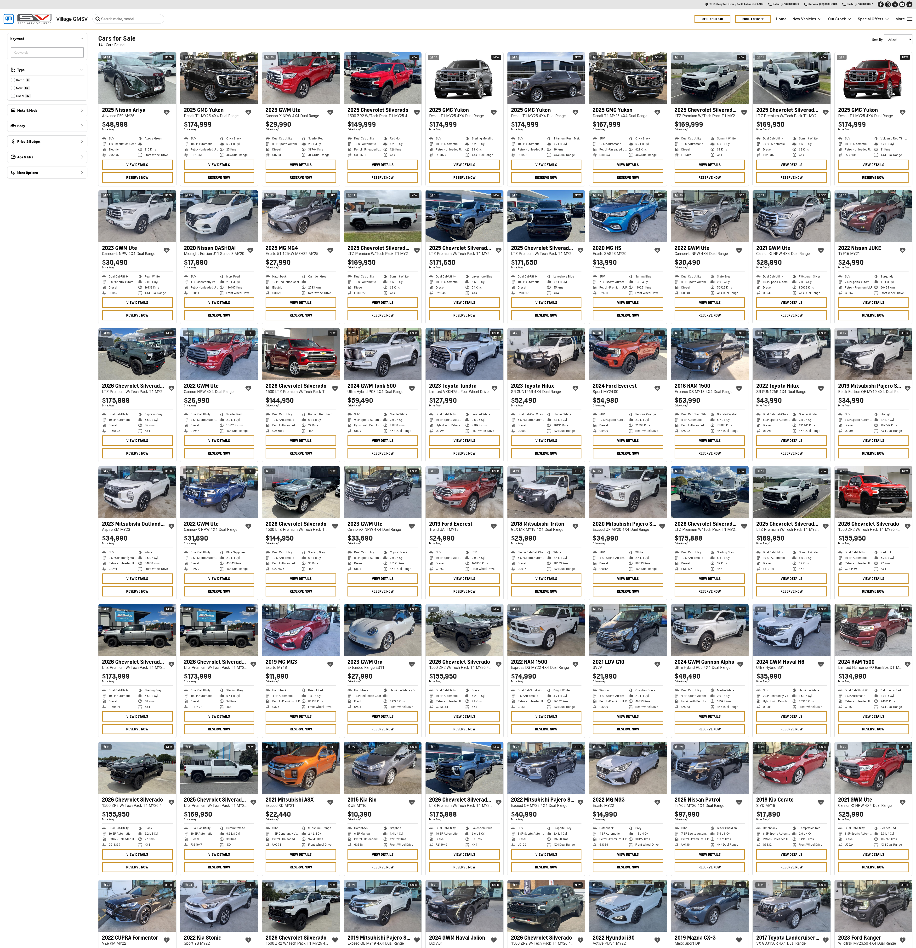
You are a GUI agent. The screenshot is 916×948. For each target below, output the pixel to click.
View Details (137, 164)
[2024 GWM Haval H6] (792, 630)
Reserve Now (137, 177)
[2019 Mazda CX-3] (710, 906)
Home (781, 19)
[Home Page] (27, 19)
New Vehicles (804, 19)
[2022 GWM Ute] (710, 216)
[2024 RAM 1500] (873, 630)
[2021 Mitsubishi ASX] (301, 768)
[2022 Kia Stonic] (219, 906)
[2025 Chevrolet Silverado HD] (710, 78)
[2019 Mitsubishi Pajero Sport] (873, 354)
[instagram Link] (888, 4)
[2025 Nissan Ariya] (137, 78)
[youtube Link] (902, 4)
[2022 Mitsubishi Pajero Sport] (546, 768)
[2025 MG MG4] (301, 216)
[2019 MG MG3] (301, 630)
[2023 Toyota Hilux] (546, 354)
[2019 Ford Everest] (464, 492)
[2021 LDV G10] (628, 630)
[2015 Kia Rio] (383, 768)
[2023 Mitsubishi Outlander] (137, 492)
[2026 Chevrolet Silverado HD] (137, 354)
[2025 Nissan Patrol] (710, 768)
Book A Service (753, 19)
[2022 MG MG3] (628, 768)
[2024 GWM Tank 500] (383, 354)
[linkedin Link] (909, 4)
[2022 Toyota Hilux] (792, 354)
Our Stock (837, 19)
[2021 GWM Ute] (792, 216)
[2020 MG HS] (628, 216)
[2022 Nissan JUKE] (873, 216)
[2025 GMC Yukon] (219, 78)
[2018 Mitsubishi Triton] (546, 492)
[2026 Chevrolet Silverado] (301, 354)
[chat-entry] (899, 926)
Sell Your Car (712, 19)
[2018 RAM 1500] (710, 354)
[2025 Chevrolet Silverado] (383, 78)
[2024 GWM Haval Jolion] (464, 906)
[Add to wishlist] (166, 112)
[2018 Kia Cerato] (792, 768)
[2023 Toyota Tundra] (464, 354)
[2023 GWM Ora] (383, 630)
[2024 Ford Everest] (628, 354)
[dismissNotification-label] (906, 897)
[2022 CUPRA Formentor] (137, 906)
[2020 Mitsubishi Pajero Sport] (628, 492)
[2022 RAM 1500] (546, 630)
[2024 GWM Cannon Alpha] (710, 630)
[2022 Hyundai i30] (628, 906)
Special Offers (870, 19)
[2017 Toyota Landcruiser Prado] (792, 906)
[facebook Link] (881, 4)
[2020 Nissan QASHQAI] (219, 216)
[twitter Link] (895, 4)
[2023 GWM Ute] (301, 78)
